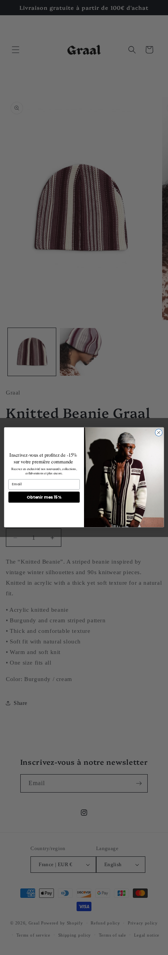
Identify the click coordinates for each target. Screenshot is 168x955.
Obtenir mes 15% (44, 497)
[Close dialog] (158, 432)
